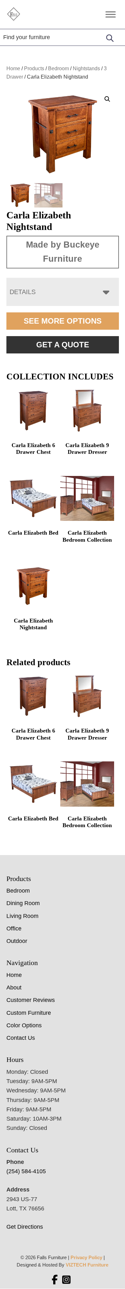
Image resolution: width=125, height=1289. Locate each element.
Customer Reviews (30, 1000)
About (13, 987)
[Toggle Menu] (110, 14)
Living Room (22, 916)
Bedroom (58, 68)
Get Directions (24, 1227)
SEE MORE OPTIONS (63, 321)
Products (34, 68)
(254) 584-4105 (26, 1171)
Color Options (24, 1025)
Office (13, 928)
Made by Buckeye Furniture (62, 252)
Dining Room (23, 903)
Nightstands (86, 68)
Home (13, 68)
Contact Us (20, 1038)
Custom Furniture (28, 1013)
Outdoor (16, 941)
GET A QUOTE (62, 344)
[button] (107, 99)
